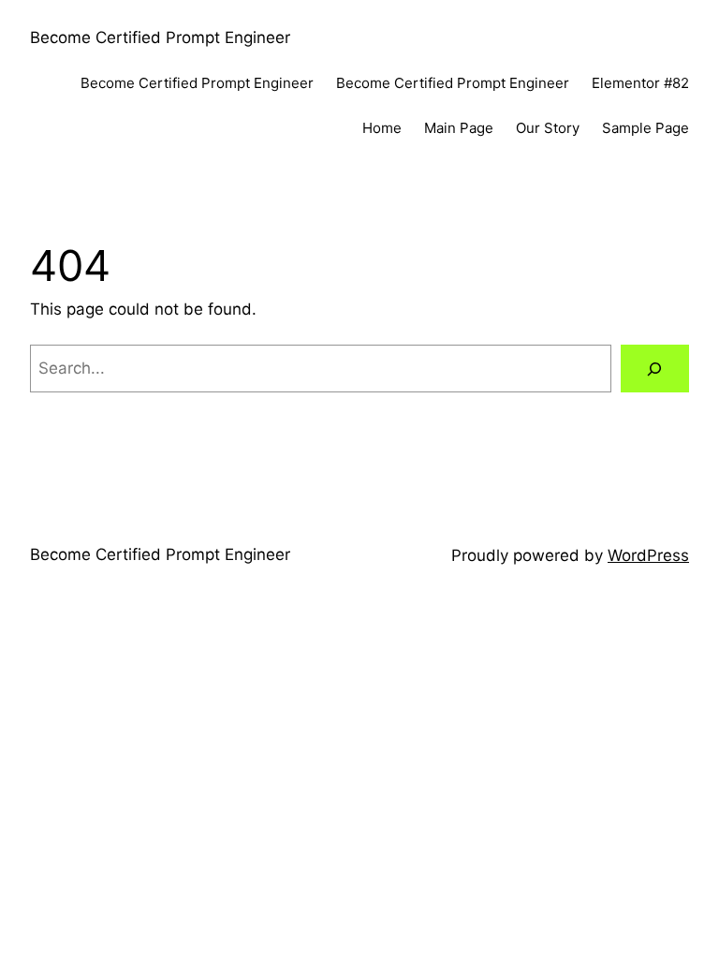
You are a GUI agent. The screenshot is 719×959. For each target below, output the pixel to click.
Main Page (458, 128)
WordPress (648, 555)
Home (382, 128)
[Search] (655, 368)
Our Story (548, 128)
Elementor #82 (640, 83)
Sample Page (645, 128)
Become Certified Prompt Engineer (160, 37)
